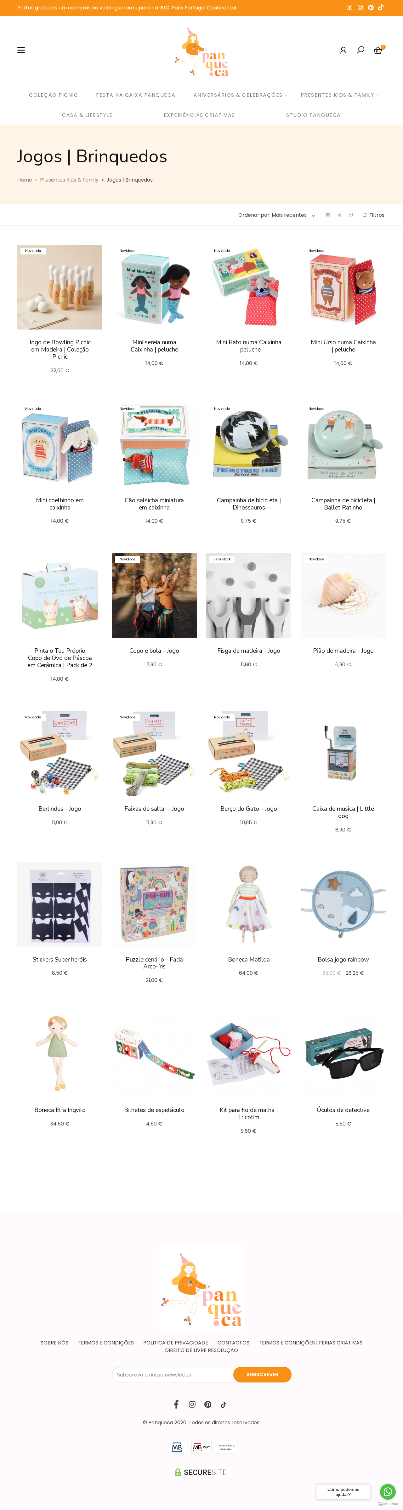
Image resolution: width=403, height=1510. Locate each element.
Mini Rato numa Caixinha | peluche (248, 346)
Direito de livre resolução (201, 1350)
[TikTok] (381, 8)
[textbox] (272, 215)
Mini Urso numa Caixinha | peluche (343, 346)
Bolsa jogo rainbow (343, 960)
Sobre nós (54, 1342)
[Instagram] (360, 8)
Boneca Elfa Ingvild (60, 1110)
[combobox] (277, 215)
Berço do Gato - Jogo (248, 809)
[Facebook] (349, 8)
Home (24, 179)
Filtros (377, 215)
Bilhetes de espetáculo (154, 1110)
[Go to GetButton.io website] (388, 1504)
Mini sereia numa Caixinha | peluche (154, 346)
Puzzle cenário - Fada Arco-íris (154, 963)
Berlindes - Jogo (59, 809)
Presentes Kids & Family (69, 179)
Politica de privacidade (175, 1342)
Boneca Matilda (249, 960)
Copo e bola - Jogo (154, 651)
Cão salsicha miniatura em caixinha (154, 504)
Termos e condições (106, 1342)
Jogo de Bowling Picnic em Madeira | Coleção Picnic (60, 349)
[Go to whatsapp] (388, 1492)
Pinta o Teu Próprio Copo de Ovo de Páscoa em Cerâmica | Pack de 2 (59, 658)
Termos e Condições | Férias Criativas (310, 1342)
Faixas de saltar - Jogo (154, 809)
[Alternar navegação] (21, 50)
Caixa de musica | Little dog (343, 812)
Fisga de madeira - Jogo (248, 651)
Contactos (233, 1342)
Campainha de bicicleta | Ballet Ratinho (343, 504)
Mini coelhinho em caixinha (60, 504)
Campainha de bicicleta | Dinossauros (249, 504)
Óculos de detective (343, 1110)
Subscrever (262, 1374)
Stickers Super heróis (60, 960)
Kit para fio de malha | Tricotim (249, 1113)
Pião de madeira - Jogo (343, 651)
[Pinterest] (371, 8)
